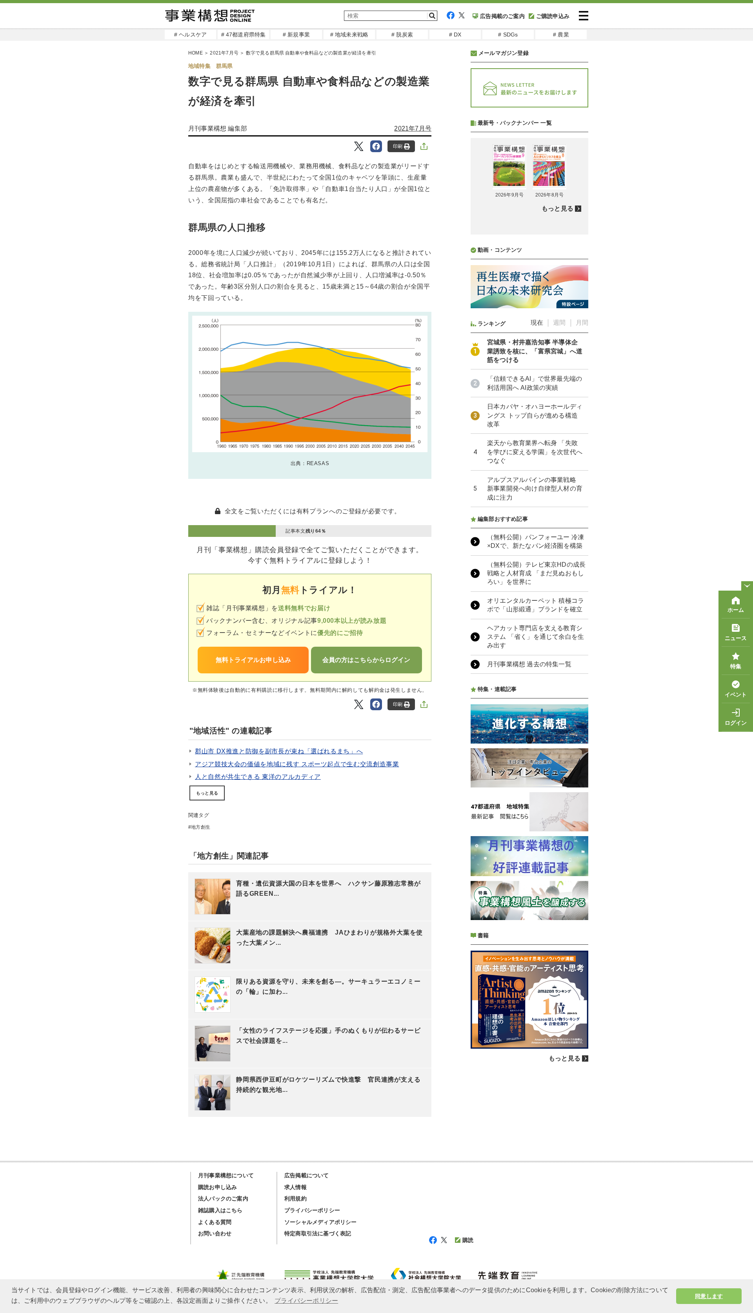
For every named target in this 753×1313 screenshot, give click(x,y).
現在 (537, 322)
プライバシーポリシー (312, 1210)
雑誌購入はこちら (220, 1210)
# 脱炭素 (402, 34)
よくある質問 (214, 1222)
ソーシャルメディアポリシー (320, 1222)
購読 (467, 1240)
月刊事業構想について (226, 1175)
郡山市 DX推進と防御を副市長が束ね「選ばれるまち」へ (279, 751)
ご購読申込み (552, 16)
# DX (455, 34)
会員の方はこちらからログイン (366, 659)
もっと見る (207, 793)
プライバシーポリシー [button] (306, 1300)
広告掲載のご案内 (502, 16)
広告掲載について (306, 1175)
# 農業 (561, 34)
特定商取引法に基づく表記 (317, 1233)
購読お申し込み (217, 1187)
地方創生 (200, 827)
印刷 (397, 146)
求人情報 (295, 1187)
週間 (559, 322)
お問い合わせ (214, 1233)
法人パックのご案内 (223, 1198)
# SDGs (508, 34)
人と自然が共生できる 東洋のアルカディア (258, 776)
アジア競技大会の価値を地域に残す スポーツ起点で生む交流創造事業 (297, 764)
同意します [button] (709, 1296)
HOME (195, 53)
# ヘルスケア (190, 34)
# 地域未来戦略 (349, 34)
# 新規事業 (296, 34)
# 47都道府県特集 (243, 34)
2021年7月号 (224, 53)
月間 (582, 322)
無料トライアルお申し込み (253, 659)
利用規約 (295, 1198)
